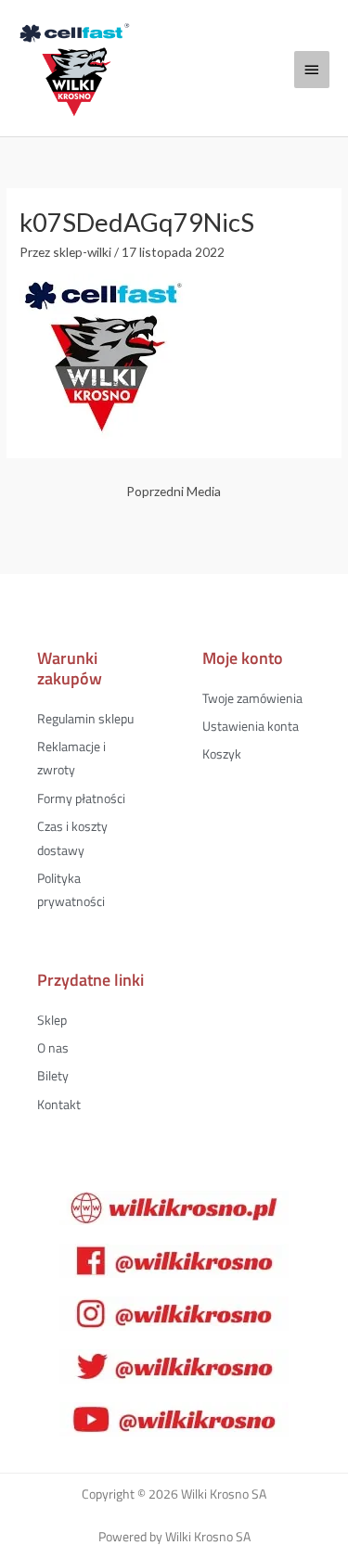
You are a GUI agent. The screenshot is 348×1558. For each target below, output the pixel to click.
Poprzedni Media (173, 491)
